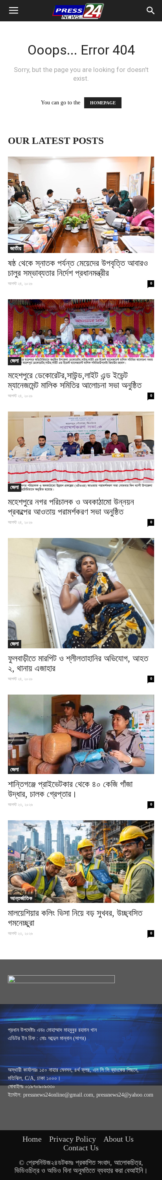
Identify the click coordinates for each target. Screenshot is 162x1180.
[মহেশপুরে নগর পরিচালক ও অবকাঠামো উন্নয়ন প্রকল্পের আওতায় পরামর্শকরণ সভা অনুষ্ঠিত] (81, 452)
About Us (118, 1138)
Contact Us (81, 1147)
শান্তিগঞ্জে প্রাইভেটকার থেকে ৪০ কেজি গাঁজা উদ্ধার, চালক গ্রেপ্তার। (70, 789)
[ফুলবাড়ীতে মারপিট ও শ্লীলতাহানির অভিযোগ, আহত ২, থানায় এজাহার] (81, 593)
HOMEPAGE (103, 102)
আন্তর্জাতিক (21, 898)
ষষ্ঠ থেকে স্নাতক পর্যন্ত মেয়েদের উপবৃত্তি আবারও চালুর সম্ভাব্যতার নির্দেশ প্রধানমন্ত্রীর (78, 268)
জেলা (14, 361)
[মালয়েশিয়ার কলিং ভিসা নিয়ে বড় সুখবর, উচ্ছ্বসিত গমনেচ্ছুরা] (81, 861)
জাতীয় (15, 248)
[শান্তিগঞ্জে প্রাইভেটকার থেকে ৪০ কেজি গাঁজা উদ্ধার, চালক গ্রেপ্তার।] (81, 734)
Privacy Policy (72, 1138)
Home (32, 1138)
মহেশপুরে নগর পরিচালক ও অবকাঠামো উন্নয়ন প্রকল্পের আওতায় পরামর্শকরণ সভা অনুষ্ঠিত (71, 507)
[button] (151, 10)
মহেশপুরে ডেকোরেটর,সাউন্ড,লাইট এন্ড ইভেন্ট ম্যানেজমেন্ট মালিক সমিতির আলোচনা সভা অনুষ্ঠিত (75, 380)
